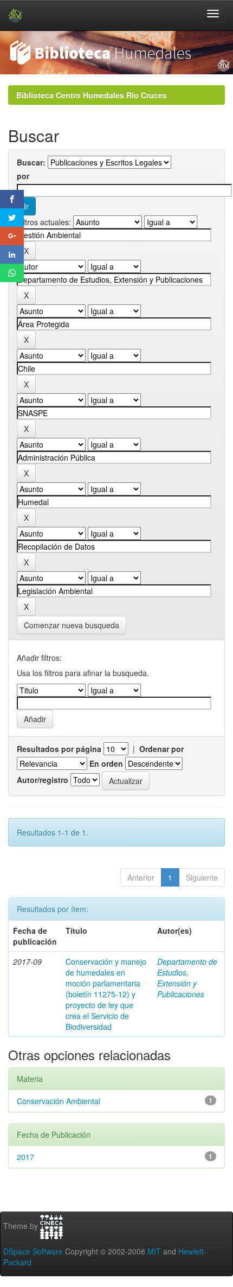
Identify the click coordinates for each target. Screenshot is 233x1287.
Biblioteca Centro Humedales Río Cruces (91, 95)
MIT (154, 1251)
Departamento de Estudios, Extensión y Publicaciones (187, 977)
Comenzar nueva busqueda (71, 625)
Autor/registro (42, 779)
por (23, 175)
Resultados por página (59, 748)
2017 (25, 1156)
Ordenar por (161, 748)
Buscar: (31, 162)
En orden (106, 763)
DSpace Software (33, 1251)
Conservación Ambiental (58, 1100)
